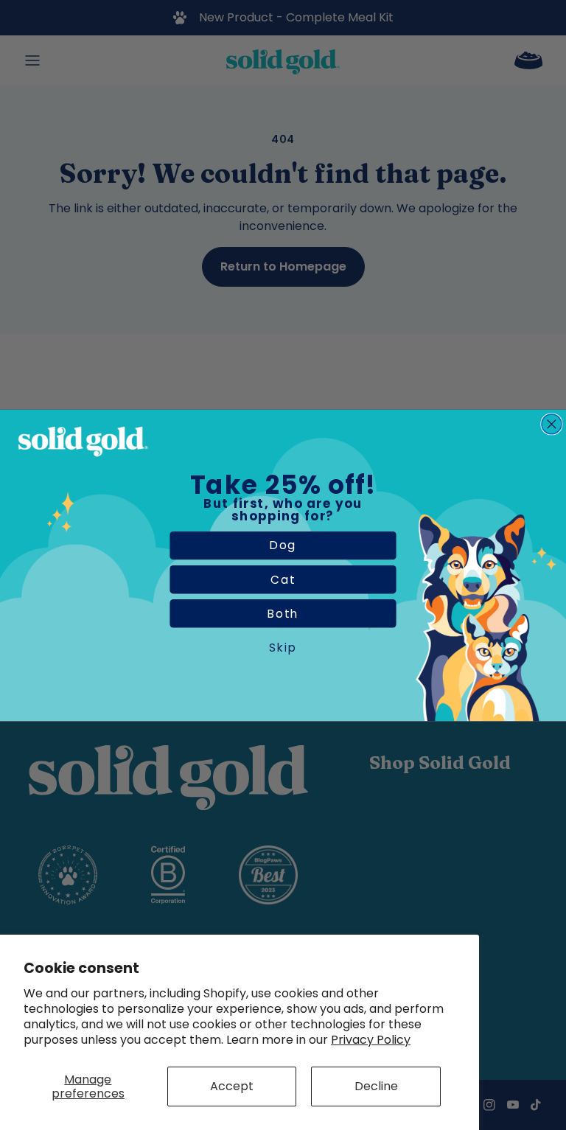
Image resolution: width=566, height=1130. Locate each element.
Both (283, 613)
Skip (283, 647)
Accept (232, 1086)
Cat (283, 579)
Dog (283, 545)
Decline (376, 1086)
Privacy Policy (370, 1039)
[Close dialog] (552, 423)
